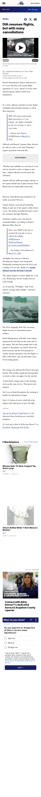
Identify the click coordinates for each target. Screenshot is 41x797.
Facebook (6, 427)
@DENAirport (14, 239)
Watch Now (34, 3)
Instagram (15, 427)
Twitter (26, 427)
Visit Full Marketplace (31, 442)
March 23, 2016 (14, 253)
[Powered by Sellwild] (35, 570)
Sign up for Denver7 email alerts (16, 413)
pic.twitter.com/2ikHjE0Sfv (19, 245)
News (6, 19)
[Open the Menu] (4, 3)
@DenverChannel (15, 242)
